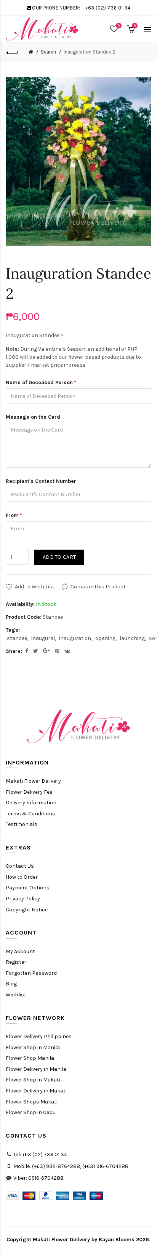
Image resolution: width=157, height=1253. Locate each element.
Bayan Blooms (117, 1239)
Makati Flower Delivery (33, 781)
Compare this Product (98, 586)
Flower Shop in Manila (33, 1047)
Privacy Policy (23, 898)
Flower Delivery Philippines (39, 1036)
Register (16, 962)
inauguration (75, 638)
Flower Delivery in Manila (36, 1069)
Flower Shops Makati (32, 1102)
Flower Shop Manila (30, 1058)
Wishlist (16, 994)
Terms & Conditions (30, 813)
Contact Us (20, 866)
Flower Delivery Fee (29, 792)
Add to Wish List (34, 586)
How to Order (22, 877)
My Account (20, 951)
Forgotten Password (31, 973)
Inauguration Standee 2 (89, 52)
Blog (11, 983)
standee (17, 638)
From (12, 515)
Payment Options (28, 887)
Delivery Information (31, 802)
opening (105, 638)
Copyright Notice (27, 909)
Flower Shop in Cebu (31, 1112)
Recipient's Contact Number (41, 481)
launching (132, 638)
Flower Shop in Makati (33, 1079)
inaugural (43, 638)
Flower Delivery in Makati (36, 1091)
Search (48, 52)
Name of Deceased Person (39, 382)
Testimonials (21, 824)
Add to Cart (59, 557)
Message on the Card (33, 417)
